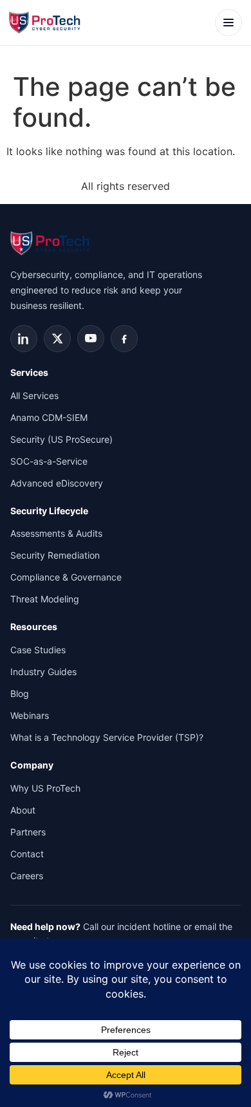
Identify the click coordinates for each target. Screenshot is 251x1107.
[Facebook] (124, 338)
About (22, 810)
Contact (27, 853)
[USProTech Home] (46, 22)
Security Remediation (55, 555)
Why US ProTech (45, 788)
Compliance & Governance (66, 577)
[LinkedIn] (23, 338)
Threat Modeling (44, 598)
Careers (26, 875)
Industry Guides (43, 671)
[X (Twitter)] (57, 338)
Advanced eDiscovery (56, 483)
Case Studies (38, 649)
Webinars (29, 715)
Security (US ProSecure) (61, 439)
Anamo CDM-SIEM (49, 417)
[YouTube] (90, 338)
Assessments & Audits (56, 533)
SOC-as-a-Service (49, 461)
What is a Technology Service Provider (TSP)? (106, 737)
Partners (28, 831)
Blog (19, 693)
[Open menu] (228, 22)
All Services (34, 395)
